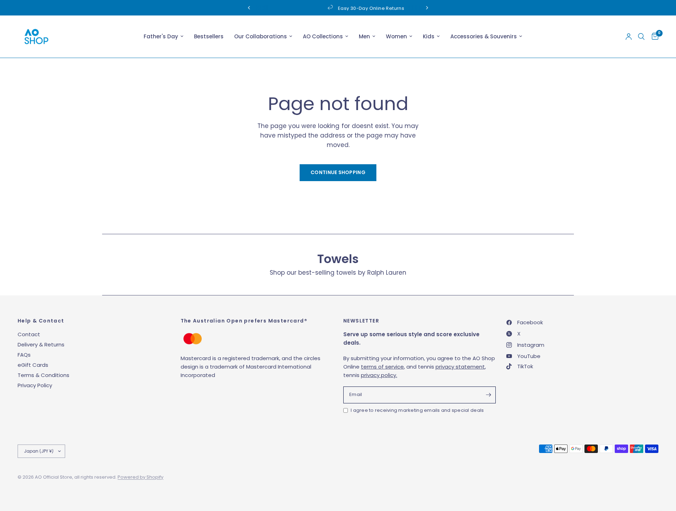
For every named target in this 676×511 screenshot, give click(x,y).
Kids (428, 36)
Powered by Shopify (140, 477)
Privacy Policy (35, 385)
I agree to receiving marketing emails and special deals (417, 410)
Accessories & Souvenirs (483, 36)
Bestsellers (209, 36)
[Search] (641, 36)
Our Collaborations (260, 36)
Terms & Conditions (43, 375)
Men (364, 36)
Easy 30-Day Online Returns (344, 8)
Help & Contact (41, 320)
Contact (29, 334)
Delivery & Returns (41, 344)
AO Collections (323, 36)
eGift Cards (33, 365)
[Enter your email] (489, 395)
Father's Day (161, 36)
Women (396, 36)
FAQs (24, 354)
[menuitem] (163, 36)
